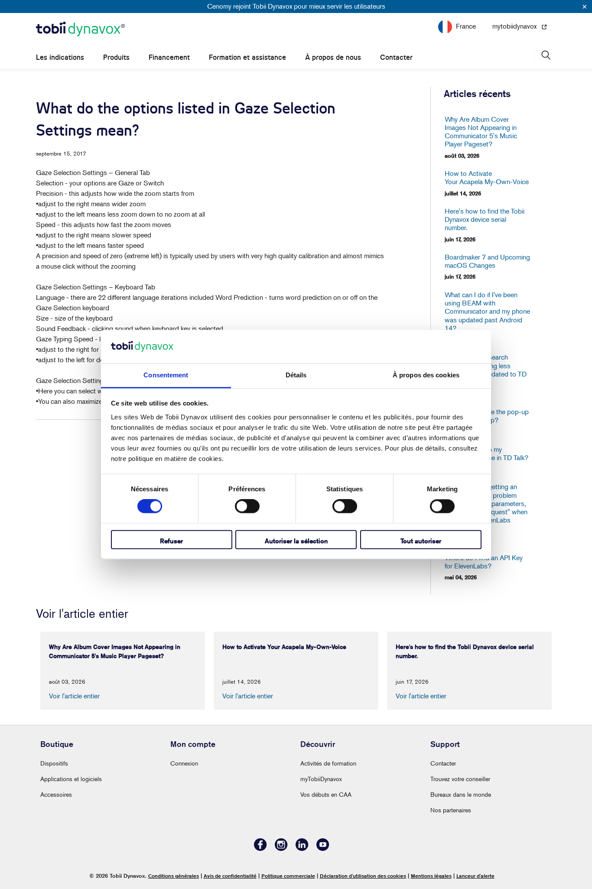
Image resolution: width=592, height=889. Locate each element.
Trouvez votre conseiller (460, 778)
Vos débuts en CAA (325, 794)
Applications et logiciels (71, 778)
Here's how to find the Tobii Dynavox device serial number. (484, 219)
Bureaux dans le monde (460, 794)
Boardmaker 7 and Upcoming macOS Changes (487, 261)
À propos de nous (333, 57)
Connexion (184, 763)
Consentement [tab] (165, 375)
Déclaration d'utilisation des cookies (363, 876)
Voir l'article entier (74, 695)
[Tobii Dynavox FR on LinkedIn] (302, 848)
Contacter (396, 57)
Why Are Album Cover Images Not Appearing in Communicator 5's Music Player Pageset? (481, 132)
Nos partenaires (450, 810)
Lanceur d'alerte (475, 876)
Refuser (171, 541)
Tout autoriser (420, 541)
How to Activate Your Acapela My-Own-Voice (487, 177)
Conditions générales (173, 876)
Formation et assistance (247, 57)
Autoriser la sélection (296, 541)
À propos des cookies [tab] (426, 375)
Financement (169, 57)
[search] (545, 55)
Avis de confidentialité (230, 876)
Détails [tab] (296, 375)
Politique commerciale (288, 876)
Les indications (60, 57)
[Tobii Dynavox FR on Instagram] (281, 848)
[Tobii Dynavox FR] (80, 29)
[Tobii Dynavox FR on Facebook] (260, 848)
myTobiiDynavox (321, 778)
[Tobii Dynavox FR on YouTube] (322, 848)
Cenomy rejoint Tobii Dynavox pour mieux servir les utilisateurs (296, 6)
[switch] (247, 506)
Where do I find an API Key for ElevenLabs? (484, 562)
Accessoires (56, 794)
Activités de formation (328, 763)
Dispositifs (54, 763)
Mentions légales (431, 876)
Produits (116, 57)
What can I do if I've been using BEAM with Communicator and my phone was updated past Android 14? (487, 311)
